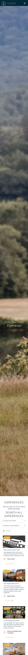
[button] (25, 3)
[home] (8, 3)
